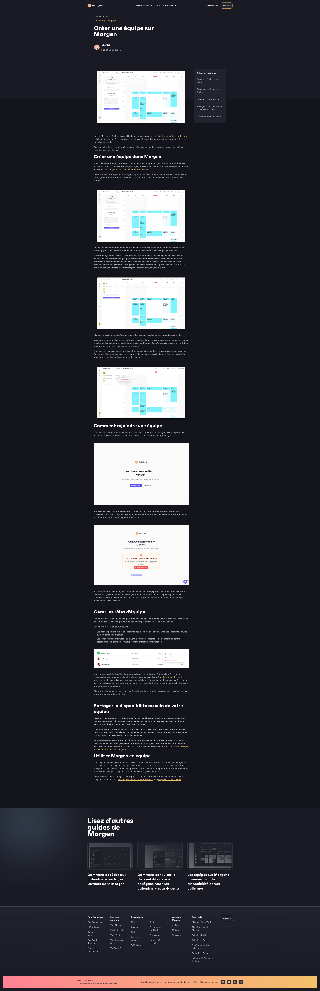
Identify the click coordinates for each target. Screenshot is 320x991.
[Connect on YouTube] (229, 982)
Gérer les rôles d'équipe (208, 99)
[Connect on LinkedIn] (235, 982)
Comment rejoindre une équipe (208, 90)
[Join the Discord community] (223, 982)
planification (162, 136)
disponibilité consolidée (169, 779)
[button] (144, 5)
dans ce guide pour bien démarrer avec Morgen (126, 169)
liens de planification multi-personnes (135, 779)
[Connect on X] (241, 982)
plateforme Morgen (171, 677)
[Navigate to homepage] (95, 6)
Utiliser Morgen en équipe (209, 116)
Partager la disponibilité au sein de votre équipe (209, 108)
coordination (181, 136)
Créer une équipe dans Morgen (207, 80)
